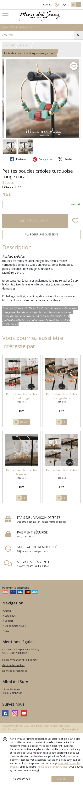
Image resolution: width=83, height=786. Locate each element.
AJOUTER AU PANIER (35, 221)
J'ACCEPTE (62, 779)
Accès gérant (71, 729)
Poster (68, 159)
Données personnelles (14, 670)
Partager (21, 159)
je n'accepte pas (21, 779)
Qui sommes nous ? (15, 625)
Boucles (24, 45)
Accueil (10, 45)
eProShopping (10, 729)
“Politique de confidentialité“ (52, 766)
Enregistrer (45, 159)
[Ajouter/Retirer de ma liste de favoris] (75, 221)
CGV (6, 631)
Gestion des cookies (13, 665)
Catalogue (10, 615)
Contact (47, 4)
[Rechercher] (78, 35)
